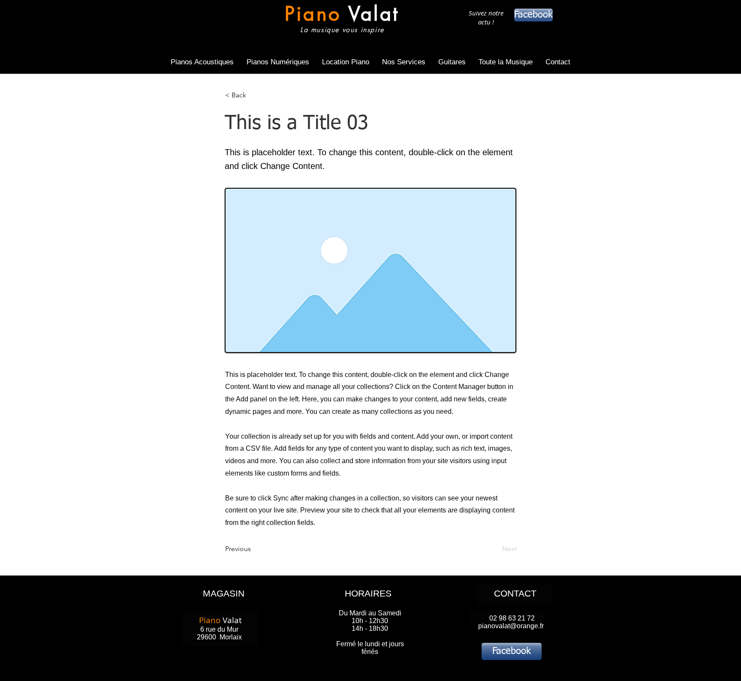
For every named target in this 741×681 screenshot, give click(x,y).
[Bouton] (342, 20)
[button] (253, 95)
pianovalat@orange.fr (511, 626)
